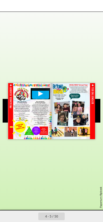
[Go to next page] (70, 216)
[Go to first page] (21, 216)
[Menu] (7, 6)
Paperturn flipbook (100, 197)
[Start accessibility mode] (30, 6)
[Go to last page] (82, 216)
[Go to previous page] (32, 216)
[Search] (19, 6)
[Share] (84, 6)
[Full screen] (95, 6)
